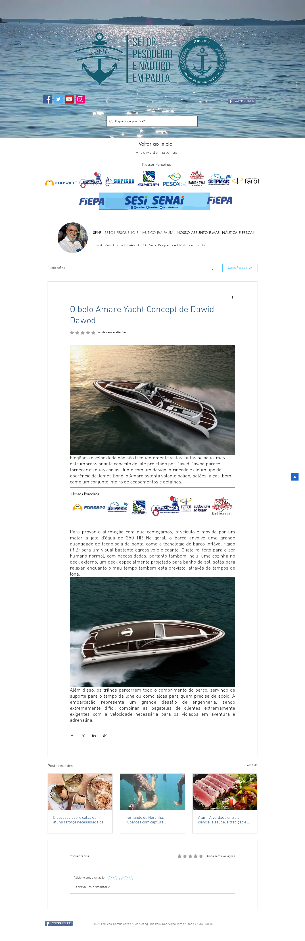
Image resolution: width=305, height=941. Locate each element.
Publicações (56, 268)
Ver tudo (252, 765)
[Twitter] (58, 99)
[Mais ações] (232, 297)
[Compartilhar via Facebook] (72, 735)
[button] (211, 268)
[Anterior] (15, 69)
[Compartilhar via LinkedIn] (94, 735)
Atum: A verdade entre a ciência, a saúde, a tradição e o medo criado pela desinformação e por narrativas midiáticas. (224, 820)
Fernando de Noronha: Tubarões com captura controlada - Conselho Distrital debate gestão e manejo (152, 820)
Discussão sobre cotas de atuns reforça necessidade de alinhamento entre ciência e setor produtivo (78, 820)
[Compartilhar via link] (105, 735)
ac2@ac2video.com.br (171, 924)
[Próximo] (290, 69)
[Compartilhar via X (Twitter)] (83, 735)
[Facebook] (47, 99)
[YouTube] (69, 99)
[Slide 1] (153, 129)
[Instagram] (80, 99)
